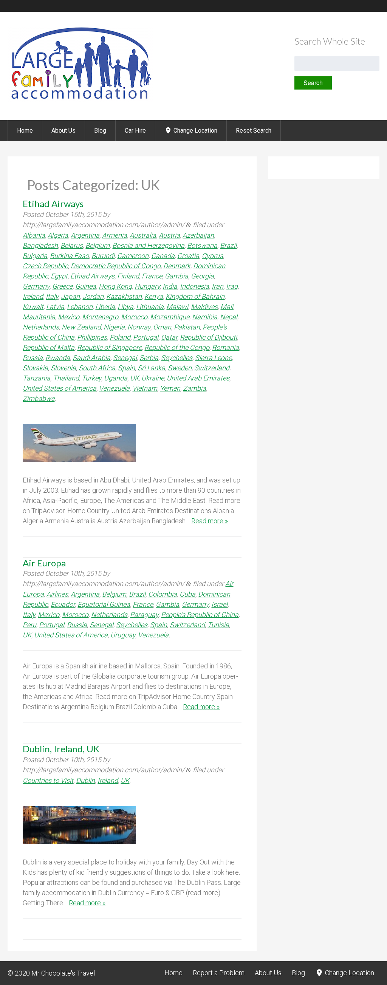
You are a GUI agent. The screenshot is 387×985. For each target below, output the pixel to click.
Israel (219, 604)
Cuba (187, 594)
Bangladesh (40, 245)
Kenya (153, 296)
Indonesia (194, 286)
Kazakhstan (124, 296)
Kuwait (33, 307)
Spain (126, 368)
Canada (163, 256)
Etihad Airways (53, 203)
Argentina (85, 235)
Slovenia (63, 368)
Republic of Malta (48, 347)
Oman (162, 327)
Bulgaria (35, 256)
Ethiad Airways (92, 276)
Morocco (134, 317)
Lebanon (80, 307)
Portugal (145, 337)
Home (25, 130)
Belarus (71, 245)
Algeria (58, 235)
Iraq (232, 286)
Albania (34, 235)
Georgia (202, 276)
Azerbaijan (198, 235)
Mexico (68, 317)
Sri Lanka (151, 368)
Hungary (147, 286)
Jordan (93, 296)
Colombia (162, 594)
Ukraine (152, 378)
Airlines (57, 594)
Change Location (194, 130)
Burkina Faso (69, 256)
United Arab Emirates (198, 378)
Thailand (66, 378)
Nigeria (114, 327)
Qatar (169, 337)
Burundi (103, 256)
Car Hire (135, 130)
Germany (36, 286)
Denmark (176, 266)
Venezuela (114, 388)
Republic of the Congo (176, 347)
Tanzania (36, 378)
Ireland (33, 296)
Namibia (204, 317)
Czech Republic (45, 266)
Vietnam (144, 388)
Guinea (85, 286)
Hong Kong (115, 286)
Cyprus (212, 256)
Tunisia (218, 625)
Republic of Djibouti (208, 337)
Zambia (194, 388)
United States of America (59, 388)
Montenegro (100, 317)
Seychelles (176, 358)
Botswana (202, 245)
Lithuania (150, 307)
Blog (100, 130)
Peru (29, 625)
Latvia (55, 307)
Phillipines (92, 337)
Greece (62, 286)
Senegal (125, 358)
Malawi (177, 307)
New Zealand (81, 327)
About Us (63, 130)
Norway (138, 327)
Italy (52, 296)
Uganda (115, 378)
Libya (125, 307)
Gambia (176, 276)
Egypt (59, 276)
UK (134, 378)
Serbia (148, 358)
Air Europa (44, 562)
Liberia (105, 307)
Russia (33, 358)
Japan (70, 296)
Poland (120, 337)
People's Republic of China (199, 615)
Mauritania (39, 317)
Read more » (209, 521)
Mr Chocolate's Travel (63, 973)
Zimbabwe (38, 398)
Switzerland (211, 368)
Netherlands (41, 327)
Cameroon (133, 256)
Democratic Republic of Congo (116, 266)
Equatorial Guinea (103, 604)
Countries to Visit (48, 780)
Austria (169, 235)
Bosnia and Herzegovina (148, 245)
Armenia (114, 235)
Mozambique (169, 317)
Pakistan (187, 327)
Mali (226, 307)
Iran (217, 286)
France (152, 276)
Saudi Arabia (91, 358)
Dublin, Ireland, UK (61, 748)
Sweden (180, 368)
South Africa (97, 368)
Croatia (188, 256)
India (170, 286)
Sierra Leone (213, 358)
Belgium (97, 245)
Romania (225, 347)
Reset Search (253, 130)
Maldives (204, 307)
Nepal (228, 317)
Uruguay (122, 635)
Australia (143, 235)
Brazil (228, 245)
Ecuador (63, 604)
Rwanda (57, 358)
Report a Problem (219, 973)
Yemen (170, 388)
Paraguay (144, 615)
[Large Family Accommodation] (80, 100)
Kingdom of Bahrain (195, 296)
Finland (128, 276)
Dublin (85, 780)
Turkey (91, 378)
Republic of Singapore (109, 347)
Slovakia (35, 368)
